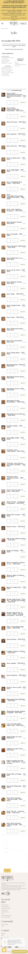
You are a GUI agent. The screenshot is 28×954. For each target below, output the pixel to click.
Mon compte (4, 924)
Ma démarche (4, 904)
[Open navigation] (2, 23)
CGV (2, 913)
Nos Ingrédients (5, 906)
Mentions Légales (5, 917)
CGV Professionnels (6, 915)
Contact (3, 933)
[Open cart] (25, 23)
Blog (2, 935)
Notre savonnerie (5, 908)
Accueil (3, 28)
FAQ (2, 926)
